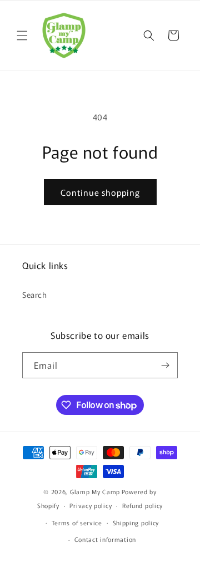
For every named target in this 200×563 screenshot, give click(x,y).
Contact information (105, 539)
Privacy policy (90, 505)
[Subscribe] (165, 365)
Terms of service (77, 522)
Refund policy (142, 505)
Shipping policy (136, 522)
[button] (22, 35)
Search (34, 294)
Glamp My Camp (95, 491)
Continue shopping (100, 192)
